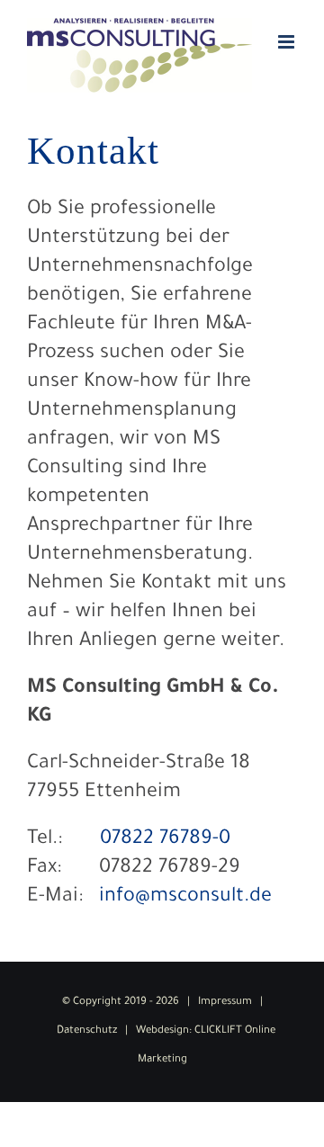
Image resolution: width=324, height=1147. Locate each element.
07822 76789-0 (165, 840)
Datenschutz (87, 1031)
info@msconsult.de (185, 898)
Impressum (225, 1002)
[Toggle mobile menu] (287, 41)
